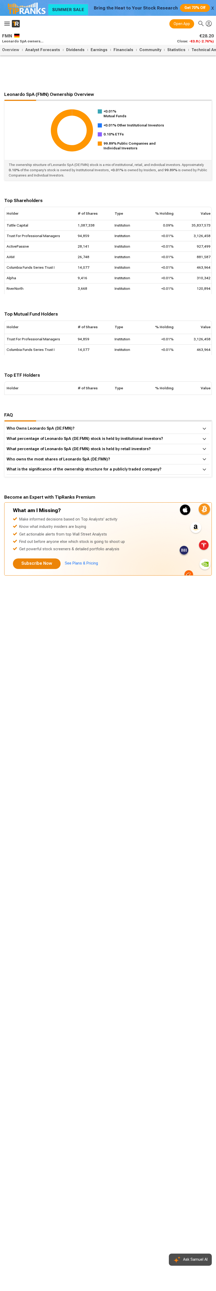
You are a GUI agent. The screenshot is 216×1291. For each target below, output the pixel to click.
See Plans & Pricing (81, 563)
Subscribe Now (36, 563)
